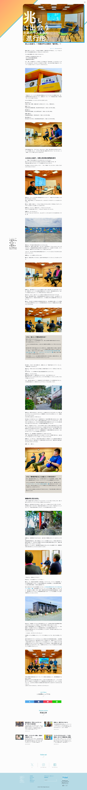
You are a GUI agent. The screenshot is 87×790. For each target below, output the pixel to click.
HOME (31, 776)
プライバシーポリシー (49, 776)
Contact (32, 781)
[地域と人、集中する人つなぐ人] (58, 726)
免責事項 (46, 777)
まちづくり (52, 48)
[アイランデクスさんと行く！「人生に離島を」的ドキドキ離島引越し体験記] (58, 739)
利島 (56, 48)
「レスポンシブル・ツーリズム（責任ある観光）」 (37, 484)
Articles (32, 777)
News (31, 778)
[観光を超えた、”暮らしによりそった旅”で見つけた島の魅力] (29, 726)
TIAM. (41, 786)
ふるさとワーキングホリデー (45, 352)
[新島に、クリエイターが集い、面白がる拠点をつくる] (29, 739)
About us (32, 780)
